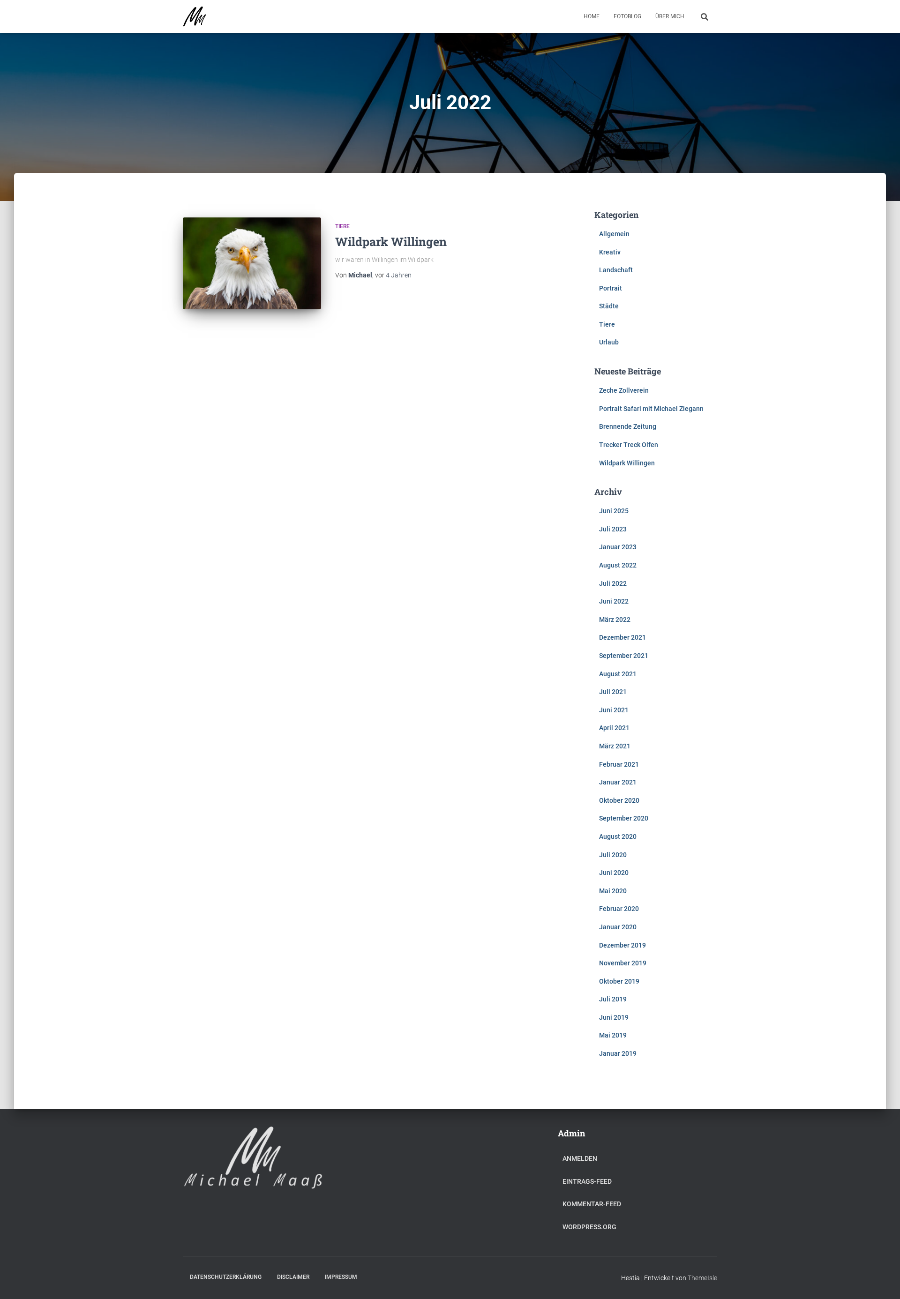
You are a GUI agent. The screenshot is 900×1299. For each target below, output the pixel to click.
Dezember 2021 (622, 637)
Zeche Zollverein (624, 390)
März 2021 (614, 746)
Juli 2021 (613, 691)
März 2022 (614, 619)
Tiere (342, 226)
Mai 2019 (613, 1035)
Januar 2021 (618, 782)
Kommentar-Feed (591, 1204)
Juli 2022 (613, 583)
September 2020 (623, 818)
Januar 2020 (618, 927)
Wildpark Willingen (391, 241)
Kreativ (610, 252)
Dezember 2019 (622, 945)
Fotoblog (627, 16)
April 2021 (614, 728)
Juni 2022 (614, 601)
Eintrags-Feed (587, 1181)
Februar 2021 (619, 764)
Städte (609, 306)
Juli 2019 (613, 999)
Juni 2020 (614, 872)
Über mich (669, 16)
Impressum (341, 1277)
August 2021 (618, 674)
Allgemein (614, 234)
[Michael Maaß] (194, 16)
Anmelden (579, 1158)
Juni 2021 (614, 710)
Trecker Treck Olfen (628, 444)
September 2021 (623, 655)
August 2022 (618, 565)
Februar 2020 (619, 908)
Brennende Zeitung (627, 426)
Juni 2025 (614, 511)
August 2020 (618, 836)
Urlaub (609, 342)
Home (592, 16)
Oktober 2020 (619, 800)
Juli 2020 (613, 855)
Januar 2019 (618, 1053)
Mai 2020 (613, 891)
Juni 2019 (614, 1017)
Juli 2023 (613, 529)
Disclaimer (293, 1277)
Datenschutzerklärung (226, 1277)
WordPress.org (589, 1227)
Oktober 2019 (619, 981)
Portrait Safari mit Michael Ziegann (651, 408)
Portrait (610, 288)
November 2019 (622, 963)
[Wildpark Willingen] (252, 263)
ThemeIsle (702, 1278)
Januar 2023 (618, 547)
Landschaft (616, 270)
